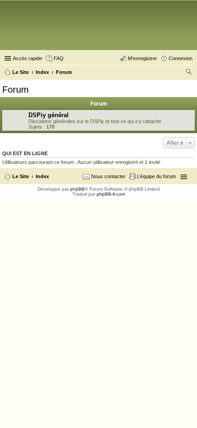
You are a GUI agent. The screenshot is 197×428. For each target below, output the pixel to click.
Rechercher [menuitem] (188, 73)
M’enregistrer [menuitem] (142, 58)
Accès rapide (27, 58)
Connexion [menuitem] (180, 58)
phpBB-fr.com (111, 194)
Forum (15, 89)
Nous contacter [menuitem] (108, 176)
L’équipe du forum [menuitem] (156, 176)
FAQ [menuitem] (59, 58)
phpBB (77, 188)
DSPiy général (48, 115)
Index (42, 176)
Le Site (20, 176)
